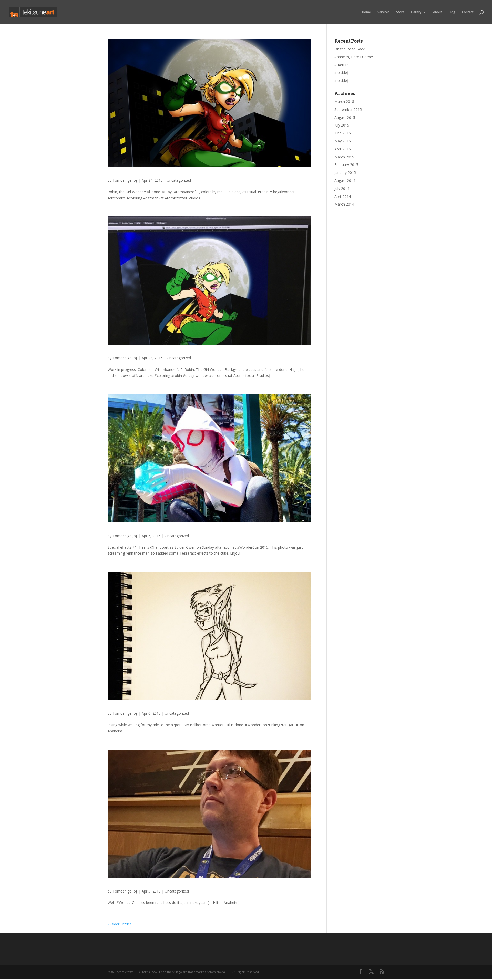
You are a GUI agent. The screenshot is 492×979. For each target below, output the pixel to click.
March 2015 (344, 156)
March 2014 (344, 204)
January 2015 (345, 172)
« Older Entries (120, 924)
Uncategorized (179, 180)
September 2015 (348, 109)
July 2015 (341, 125)
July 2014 (341, 188)
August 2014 (344, 180)
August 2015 (344, 117)
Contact (468, 12)
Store (400, 12)
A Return (341, 64)
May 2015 (342, 141)
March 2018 (344, 101)
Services (383, 12)
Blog (452, 12)
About (437, 12)
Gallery (416, 12)
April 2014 (342, 196)
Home (366, 12)
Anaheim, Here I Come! (353, 56)
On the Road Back (349, 48)
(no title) (341, 72)
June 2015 (342, 133)
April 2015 (342, 149)
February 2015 (346, 164)
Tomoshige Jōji (125, 180)
